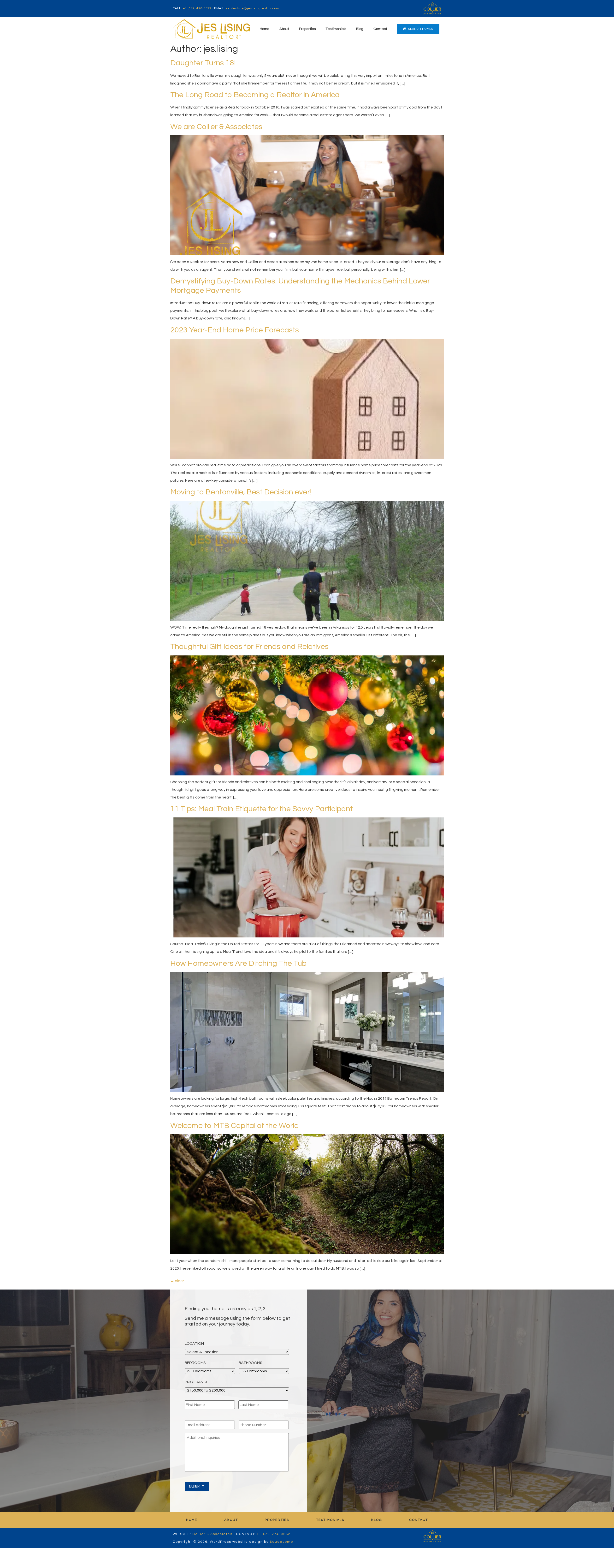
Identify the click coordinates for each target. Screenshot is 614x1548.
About (284, 29)
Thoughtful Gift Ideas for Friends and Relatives (249, 647)
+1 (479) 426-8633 (197, 8)
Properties (307, 29)
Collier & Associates (212, 1534)
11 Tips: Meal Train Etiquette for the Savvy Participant (261, 809)
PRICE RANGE (196, 1382)
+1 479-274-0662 (273, 1534)
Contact (380, 29)
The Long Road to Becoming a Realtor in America (255, 95)
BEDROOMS (195, 1363)
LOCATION (194, 1343)
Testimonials (335, 29)
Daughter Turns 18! (203, 63)
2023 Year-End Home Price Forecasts (234, 330)
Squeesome (281, 1541)
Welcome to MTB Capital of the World (234, 1126)
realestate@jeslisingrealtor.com (252, 8)
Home (264, 29)
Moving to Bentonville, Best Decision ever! (241, 492)
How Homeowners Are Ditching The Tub (238, 963)
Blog (359, 29)
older (177, 1281)
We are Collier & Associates (216, 127)
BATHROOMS (250, 1363)
